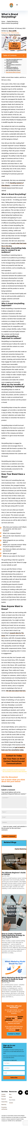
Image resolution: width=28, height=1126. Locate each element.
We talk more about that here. (16, 691)
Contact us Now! (14, 1034)
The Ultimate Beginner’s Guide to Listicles (14, 873)
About (10, 1097)
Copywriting (4, 1101)
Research (3, 1098)
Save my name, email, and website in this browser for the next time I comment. (13, 828)
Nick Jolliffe (13, 31)
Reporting (3, 1104)
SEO (13, 1018)
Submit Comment (9, 836)
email (17, 1030)
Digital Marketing (14, 35)
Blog (10, 1094)
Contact (11, 1102)
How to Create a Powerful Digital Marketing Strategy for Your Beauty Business (13, 935)
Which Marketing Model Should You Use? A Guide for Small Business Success (14, 979)
